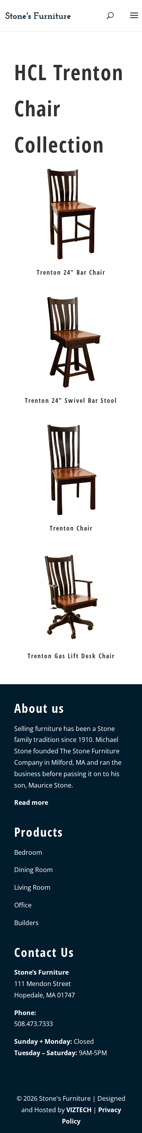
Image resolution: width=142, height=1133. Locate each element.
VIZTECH (79, 1109)
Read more (31, 802)
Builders (26, 922)
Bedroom (28, 852)
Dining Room (33, 869)
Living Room (32, 887)
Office (23, 905)
